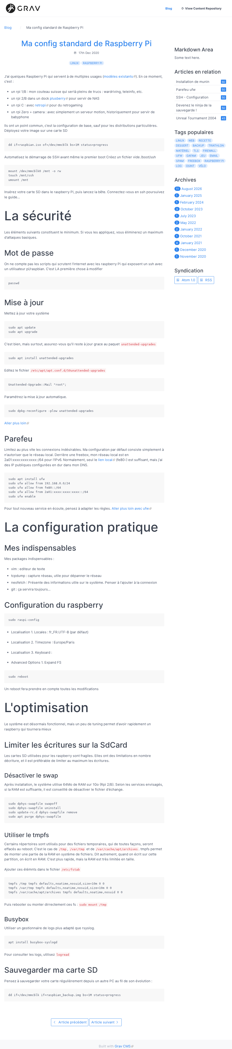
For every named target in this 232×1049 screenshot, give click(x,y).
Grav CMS (123, 1046)
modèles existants (118, 76)
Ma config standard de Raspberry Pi (86, 43)
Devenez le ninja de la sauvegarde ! (193, 107)
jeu (202, 155)
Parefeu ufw (186, 89)
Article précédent (72, 1022)
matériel (182, 150)
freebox (194, 161)
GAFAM (191, 155)
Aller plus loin (15, 423)
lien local (105, 460)
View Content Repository (203, 8)
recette (205, 140)
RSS (208, 280)
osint (190, 166)
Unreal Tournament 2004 (196, 118)
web (191, 140)
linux (74, 63)
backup (198, 145)
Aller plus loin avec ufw (130, 508)
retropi (40, 105)
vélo (202, 166)
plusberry (57, 98)
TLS (196, 150)
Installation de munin (192, 81)
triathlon (216, 145)
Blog (168, 8)
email (214, 155)
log (179, 166)
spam (180, 161)
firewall (209, 150)
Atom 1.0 (188, 280)
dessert (182, 145)
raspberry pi (92, 63)
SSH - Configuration (192, 97)
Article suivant (103, 1022)
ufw (179, 155)
